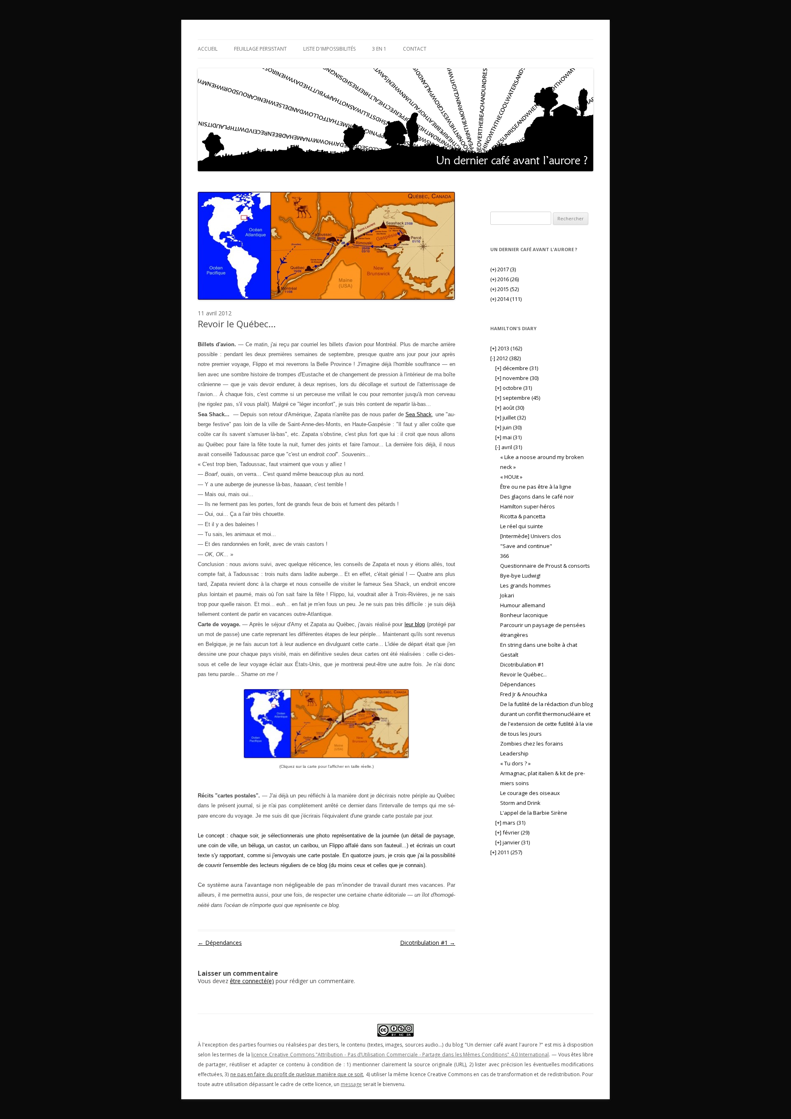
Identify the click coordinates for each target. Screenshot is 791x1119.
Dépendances (220, 942)
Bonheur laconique (524, 615)
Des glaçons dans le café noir (537, 496)
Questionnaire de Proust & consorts (545, 565)
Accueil (208, 48)
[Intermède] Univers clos (530, 536)
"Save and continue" (526, 546)
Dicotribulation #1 (427, 942)
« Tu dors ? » (515, 763)
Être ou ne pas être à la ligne (535, 486)
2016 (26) (504, 279)
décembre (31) (516, 368)
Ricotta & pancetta (522, 516)
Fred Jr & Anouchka (523, 694)
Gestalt (509, 654)
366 (504, 556)
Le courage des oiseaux (530, 793)
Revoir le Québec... (523, 674)
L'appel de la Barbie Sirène (533, 812)
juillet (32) (510, 417)
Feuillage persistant (260, 48)
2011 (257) (506, 852)
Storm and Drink (520, 803)
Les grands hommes (525, 585)
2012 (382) (505, 358)
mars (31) (510, 822)
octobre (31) (513, 388)
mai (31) (508, 437)
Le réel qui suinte (521, 526)
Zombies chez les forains (531, 743)
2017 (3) (503, 269)
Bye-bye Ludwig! (520, 575)
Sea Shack (418, 414)
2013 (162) (506, 348)
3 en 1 (379, 48)
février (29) (512, 832)
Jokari (507, 595)
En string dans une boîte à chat (538, 644)
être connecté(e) (252, 981)
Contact (414, 48)
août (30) (509, 407)
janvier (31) (512, 842)
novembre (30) (516, 378)
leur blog (415, 624)
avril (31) (508, 447)
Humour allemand (522, 605)
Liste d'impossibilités (329, 48)
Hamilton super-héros (527, 506)
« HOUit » (511, 476)
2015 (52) (504, 289)
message (351, 1084)
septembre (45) (517, 397)
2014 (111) (506, 299)
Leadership (514, 753)
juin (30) (508, 427)
